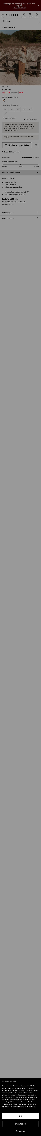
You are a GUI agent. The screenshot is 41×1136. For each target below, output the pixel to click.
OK (20, 1116)
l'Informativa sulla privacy (26, 1106)
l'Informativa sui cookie (9, 1106)
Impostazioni (20, 1124)
